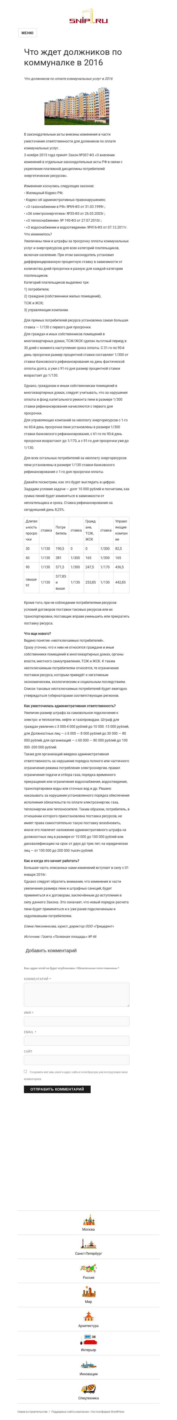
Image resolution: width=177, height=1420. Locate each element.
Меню (28, 32)
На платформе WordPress (107, 1411)
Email (30, 1032)
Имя (29, 1013)
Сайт (28, 1051)
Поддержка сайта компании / (71, 1411)
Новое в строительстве (32, 1411)
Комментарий (37, 979)
